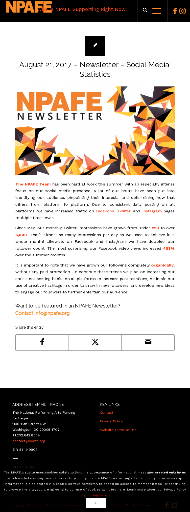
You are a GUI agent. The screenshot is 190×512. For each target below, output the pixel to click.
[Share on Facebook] (42, 342)
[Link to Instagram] (182, 11)
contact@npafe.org (28, 441)
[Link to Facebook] (175, 11)
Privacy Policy (111, 421)
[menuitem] (142, 11)
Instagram (152, 211)
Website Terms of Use (118, 430)
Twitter (123, 211)
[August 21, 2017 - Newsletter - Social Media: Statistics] (95, 46)
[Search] (142, 11)
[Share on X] (95, 342)
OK (96, 503)
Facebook (105, 211)
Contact (106, 412)
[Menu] (154, 11)
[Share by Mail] (148, 342)
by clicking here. (95, 495)
